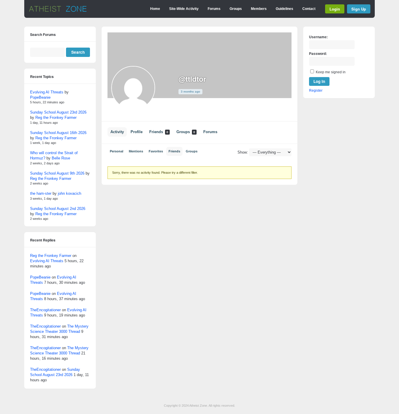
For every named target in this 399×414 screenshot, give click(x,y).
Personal (116, 151)
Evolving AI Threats (46, 92)
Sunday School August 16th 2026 (58, 133)
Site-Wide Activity (184, 9)
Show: (242, 152)
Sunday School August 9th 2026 (57, 173)
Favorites (156, 151)
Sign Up (358, 9)
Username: (318, 37)
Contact (308, 9)
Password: (318, 53)
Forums (214, 9)
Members (259, 9)
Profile (137, 132)
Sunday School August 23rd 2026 (58, 112)
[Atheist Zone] (58, 11)
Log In (319, 81)
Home (155, 9)
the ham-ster (40, 193)
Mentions (136, 151)
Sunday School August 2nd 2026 (57, 208)
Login (334, 9)
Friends (158, 132)
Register (315, 90)
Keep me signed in (331, 72)
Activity (117, 132)
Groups (236, 9)
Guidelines (284, 9)
